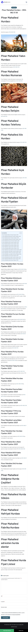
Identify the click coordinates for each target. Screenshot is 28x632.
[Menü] (26, 2)
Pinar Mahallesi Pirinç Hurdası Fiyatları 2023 (11, 245)
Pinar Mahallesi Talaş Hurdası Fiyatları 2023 (11, 246)
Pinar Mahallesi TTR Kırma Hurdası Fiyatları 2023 (12, 252)
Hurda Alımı (14, 7)
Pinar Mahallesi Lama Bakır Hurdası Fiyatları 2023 (12, 254)
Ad (2, 596)
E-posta (3, 601)
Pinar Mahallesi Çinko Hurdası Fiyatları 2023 (11, 242)
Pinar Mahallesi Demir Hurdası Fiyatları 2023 (11, 237)
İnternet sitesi (4, 607)
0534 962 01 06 (12, 32)
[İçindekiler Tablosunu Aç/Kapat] (19, 233)
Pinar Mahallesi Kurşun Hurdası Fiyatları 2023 (11, 240)
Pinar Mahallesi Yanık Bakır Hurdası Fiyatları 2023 (12, 251)
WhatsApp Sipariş (7, 630)
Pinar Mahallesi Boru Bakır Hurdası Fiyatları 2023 (12, 257)
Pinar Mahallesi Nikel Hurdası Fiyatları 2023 (11, 248)
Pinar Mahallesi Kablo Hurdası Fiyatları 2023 (10, 243)
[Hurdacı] (6, 2)
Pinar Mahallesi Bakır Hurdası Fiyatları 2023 (10, 234)
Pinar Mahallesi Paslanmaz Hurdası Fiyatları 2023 (12, 239)
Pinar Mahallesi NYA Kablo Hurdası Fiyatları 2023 (12, 258)
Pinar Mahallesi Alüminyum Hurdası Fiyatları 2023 (12, 236)
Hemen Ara (21, 630)
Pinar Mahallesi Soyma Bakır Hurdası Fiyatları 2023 (12, 249)
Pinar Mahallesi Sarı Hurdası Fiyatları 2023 (10, 255)
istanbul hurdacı (14, 626)
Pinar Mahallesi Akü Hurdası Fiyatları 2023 (10, 260)
